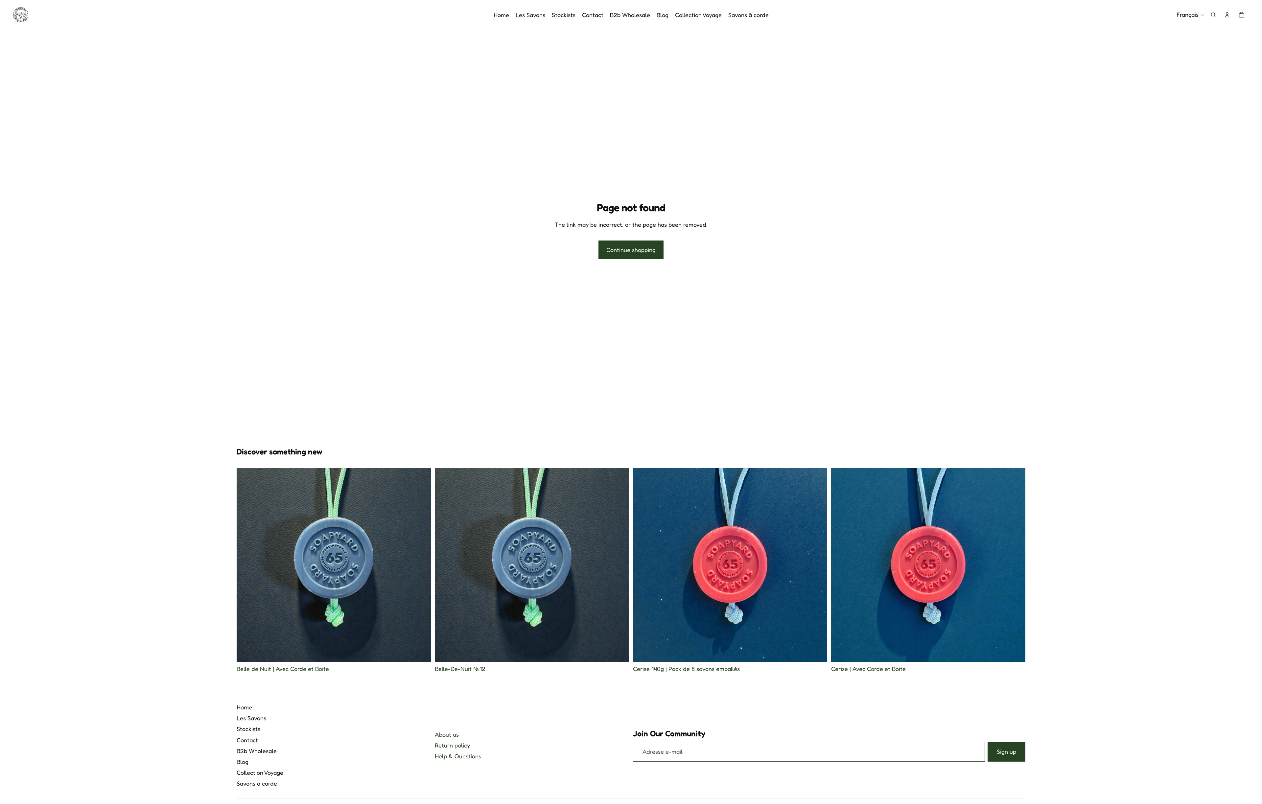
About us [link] (447, 734)
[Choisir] (421, 652)
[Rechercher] (1213, 15)
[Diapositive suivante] (619, 565)
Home (244, 707)
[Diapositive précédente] (445, 565)
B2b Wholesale (257, 750)
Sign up (1006, 751)
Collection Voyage (260, 772)
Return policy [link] (452, 745)
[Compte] (1227, 15)
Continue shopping (631, 249)
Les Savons (251, 718)
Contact (247, 740)
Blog (242, 761)
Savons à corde (257, 783)
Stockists (248, 728)
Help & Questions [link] (458, 756)
